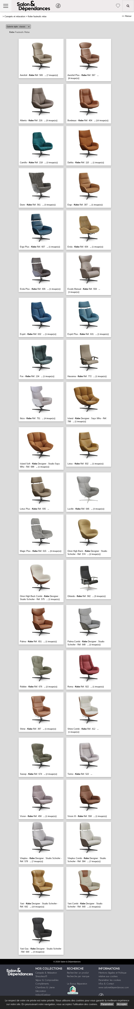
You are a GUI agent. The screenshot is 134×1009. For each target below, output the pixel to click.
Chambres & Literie (45, 987)
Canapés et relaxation (15, 16)
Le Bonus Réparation (77, 983)
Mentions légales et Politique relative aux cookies (112, 974)
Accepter (122, 1004)
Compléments (42, 983)
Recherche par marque (78, 976)
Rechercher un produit (78, 972)
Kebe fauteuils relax (37, 16)
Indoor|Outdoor (42, 995)
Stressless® (41, 976)
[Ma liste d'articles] (118, 6)
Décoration (40, 991)
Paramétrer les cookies (110, 980)
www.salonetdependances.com (114, 987)
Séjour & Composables (47, 980)
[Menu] (5, 6)
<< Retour (126, 16)
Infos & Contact (106, 983)
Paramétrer (107, 1004)
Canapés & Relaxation (46, 972)
